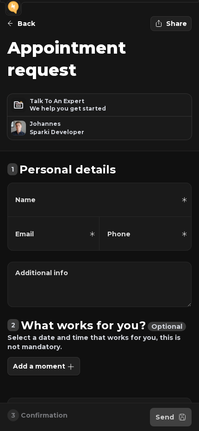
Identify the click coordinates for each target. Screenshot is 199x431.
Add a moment (39, 366)
